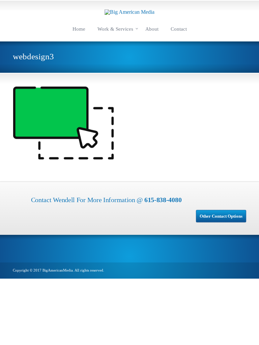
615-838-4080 (162, 199)
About (152, 29)
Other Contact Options (221, 216)
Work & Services (115, 29)
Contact (179, 29)
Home (79, 29)
